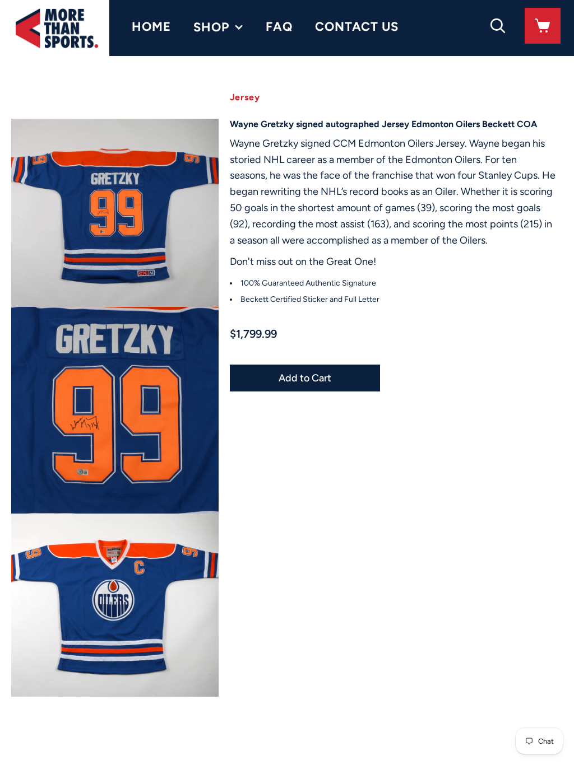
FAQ (279, 26)
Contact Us (357, 26)
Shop (211, 27)
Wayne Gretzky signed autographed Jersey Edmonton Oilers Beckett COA (383, 124)
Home (151, 26)
